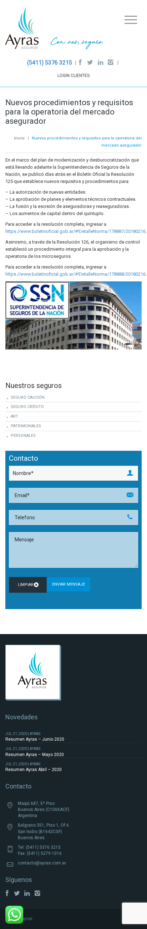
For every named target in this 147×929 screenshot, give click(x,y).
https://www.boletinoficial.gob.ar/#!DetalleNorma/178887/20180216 (75, 231)
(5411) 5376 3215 (49, 62)
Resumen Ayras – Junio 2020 (34, 739)
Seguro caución (28, 397)
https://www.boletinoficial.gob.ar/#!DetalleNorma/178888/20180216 (75, 274)
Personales (23, 435)
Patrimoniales (26, 426)
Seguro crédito (27, 406)
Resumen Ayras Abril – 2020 (33, 769)
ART (14, 416)
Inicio (19, 138)
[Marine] (54, 30)
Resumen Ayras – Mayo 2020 (34, 754)
